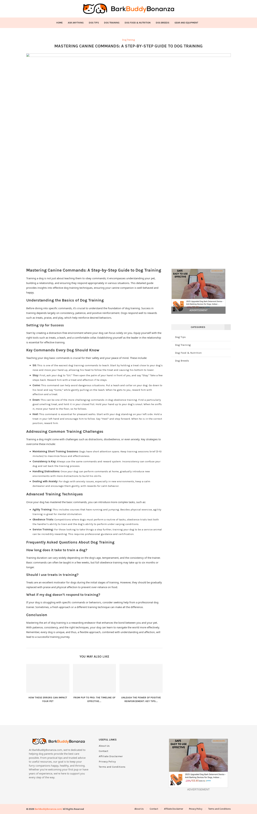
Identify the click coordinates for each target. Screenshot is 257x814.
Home (59, 22)
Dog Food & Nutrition (138, 22)
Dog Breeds (162, 22)
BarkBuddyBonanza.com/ (48, 809)
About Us (104, 746)
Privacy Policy (107, 761)
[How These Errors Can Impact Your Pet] (47, 678)
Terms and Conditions (112, 767)
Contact (103, 751)
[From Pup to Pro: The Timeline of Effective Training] (94, 678)
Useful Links (108, 739)
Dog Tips (94, 22)
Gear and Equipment (186, 22)
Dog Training (111, 22)
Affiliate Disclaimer (111, 756)
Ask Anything (76, 22)
